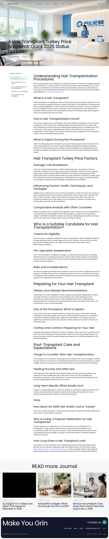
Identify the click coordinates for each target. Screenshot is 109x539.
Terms (100, 534)
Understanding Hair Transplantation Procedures (18, 78)
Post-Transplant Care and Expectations (17, 95)
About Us (89, 534)
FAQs (81, 528)
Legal (104, 534)
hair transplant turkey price (54, 92)
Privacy (95, 534)
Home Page (67, 528)
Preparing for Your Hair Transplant (19, 91)
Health (11, 36)
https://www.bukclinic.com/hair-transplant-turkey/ (51, 449)
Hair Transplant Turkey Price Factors (18, 83)
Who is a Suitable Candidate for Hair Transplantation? (19, 87)
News (75, 528)
